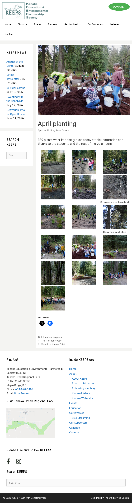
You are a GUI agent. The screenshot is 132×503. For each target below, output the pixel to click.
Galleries (114, 24)
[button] (53, 162)
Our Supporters (96, 24)
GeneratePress (39, 497)
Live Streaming (81, 417)
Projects (57, 337)
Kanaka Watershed (83, 398)
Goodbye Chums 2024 (53, 344)
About (21, 24)
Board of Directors (83, 383)
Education (53, 24)
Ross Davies (21, 393)
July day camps (15, 88)
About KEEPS (80, 378)
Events (37, 24)
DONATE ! (119, 6)
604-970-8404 (24, 389)
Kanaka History (81, 393)
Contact (9, 34)
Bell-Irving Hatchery (83, 388)
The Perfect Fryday (51, 340)
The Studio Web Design (116, 497)
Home (8, 24)
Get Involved (71, 24)
